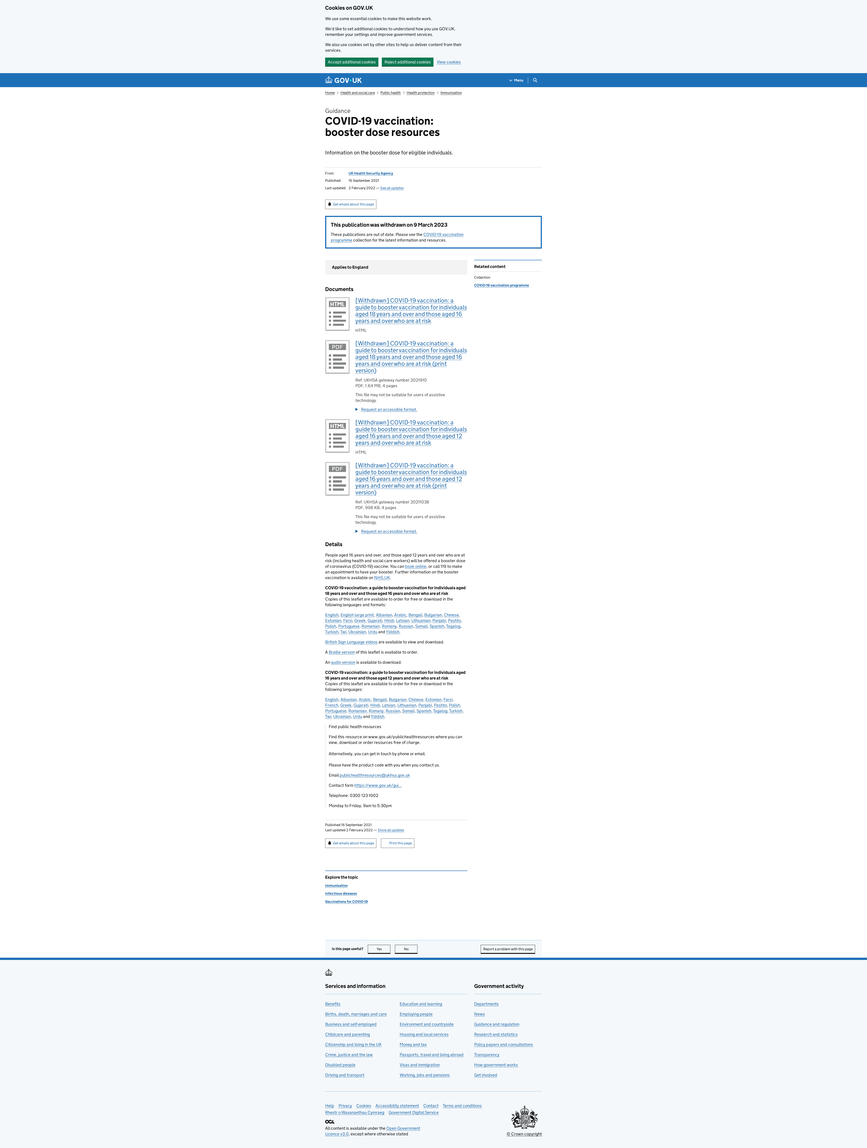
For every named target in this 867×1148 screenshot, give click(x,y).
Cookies (363, 1105)
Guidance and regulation (496, 1024)
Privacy (345, 1105)
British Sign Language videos (351, 642)
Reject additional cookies (408, 62)
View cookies (449, 62)
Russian (406, 626)
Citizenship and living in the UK (353, 1044)
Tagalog (453, 626)
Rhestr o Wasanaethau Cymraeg (354, 1112)
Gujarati (375, 620)
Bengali (415, 614)
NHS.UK (382, 577)
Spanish (437, 626)
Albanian (384, 614)
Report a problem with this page (508, 949)
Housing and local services (424, 1034)
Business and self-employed (351, 1024)
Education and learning (421, 1003)
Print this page (400, 843)
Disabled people (340, 1064)
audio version (343, 662)
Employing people (416, 1014)
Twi (343, 631)
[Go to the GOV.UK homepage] (343, 80)
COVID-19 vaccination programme (501, 285)
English (331, 614)
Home (330, 93)
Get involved (485, 1075)
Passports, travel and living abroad (432, 1054)
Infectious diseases (341, 893)
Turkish (331, 631)
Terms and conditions (462, 1105)
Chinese (451, 614)
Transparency (486, 1054)
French (331, 705)
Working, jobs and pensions (425, 1075)
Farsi (347, 620)
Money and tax (413, 1044)
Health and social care (357, 93)
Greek (360, 620)
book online (415, 566)
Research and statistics (496, 1034)
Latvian (402, 620)
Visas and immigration (420, 1064)
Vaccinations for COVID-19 (346, 901)
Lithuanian (420, 620)
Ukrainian (357, 631)
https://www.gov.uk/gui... (378, 785)
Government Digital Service (414, 1112)
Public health (390, 93)
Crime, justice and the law (349, 1054)
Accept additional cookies (352, 62)
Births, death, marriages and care (356, 1014)
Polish (330, 626)
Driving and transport (344, 1075)
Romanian (370, 626)
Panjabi (439, 620)
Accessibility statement (397, 1105)
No (410, 949)
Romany (389, 626)
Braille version (342, 652)
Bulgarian (433, 614)
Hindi (389, 620)
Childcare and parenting (347, 1034)
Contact (430, 1105)
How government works (496, 1064)
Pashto (454, 620)
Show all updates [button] (391, 830)
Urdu (372, 631)
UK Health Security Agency (371, 173)
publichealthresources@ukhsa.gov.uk (375, 775)
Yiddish (392, 631)
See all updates (392, 188)
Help (329, 1105)
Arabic (400, 614)
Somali (421, 626)
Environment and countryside (427, 1024)
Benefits (332, 1003)
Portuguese (348, 626)
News (479, 1014)
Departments (486, 1003)
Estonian (333, 620)
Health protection (421, 93)
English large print (357, 614)
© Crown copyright (524, 1133)
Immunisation (451, 93)
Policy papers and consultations (503, 1044)
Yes (383, 949)
